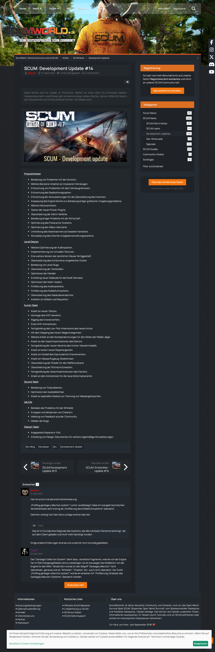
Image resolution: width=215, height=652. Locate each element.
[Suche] (193, 9)
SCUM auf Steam (72, 612)
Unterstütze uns (25, 615)
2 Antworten (92, 72)
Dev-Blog (30, 446)
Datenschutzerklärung (28, 608)
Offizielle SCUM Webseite (77, 605)
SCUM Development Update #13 (54, 469)
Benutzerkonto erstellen (167, 90)
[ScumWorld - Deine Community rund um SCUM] (107, 33)
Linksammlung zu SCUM (76, 608)
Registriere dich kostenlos (165, 79)
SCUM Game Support (75, 615)
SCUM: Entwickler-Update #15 (97, 469)
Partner (21, 619)
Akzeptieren (200, 643)
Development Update (71, 446)
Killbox (52, 227)
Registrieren (179, 8)
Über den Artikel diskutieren (167, 182)
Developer (43, 446)
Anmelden (163, 8)
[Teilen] (127, 82)
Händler (51, 273)
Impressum (23, 622)
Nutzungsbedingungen (29, 605)
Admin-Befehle (59, 214)
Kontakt (21, 612)
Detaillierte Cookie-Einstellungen (26, 643)
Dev (55, 446)
